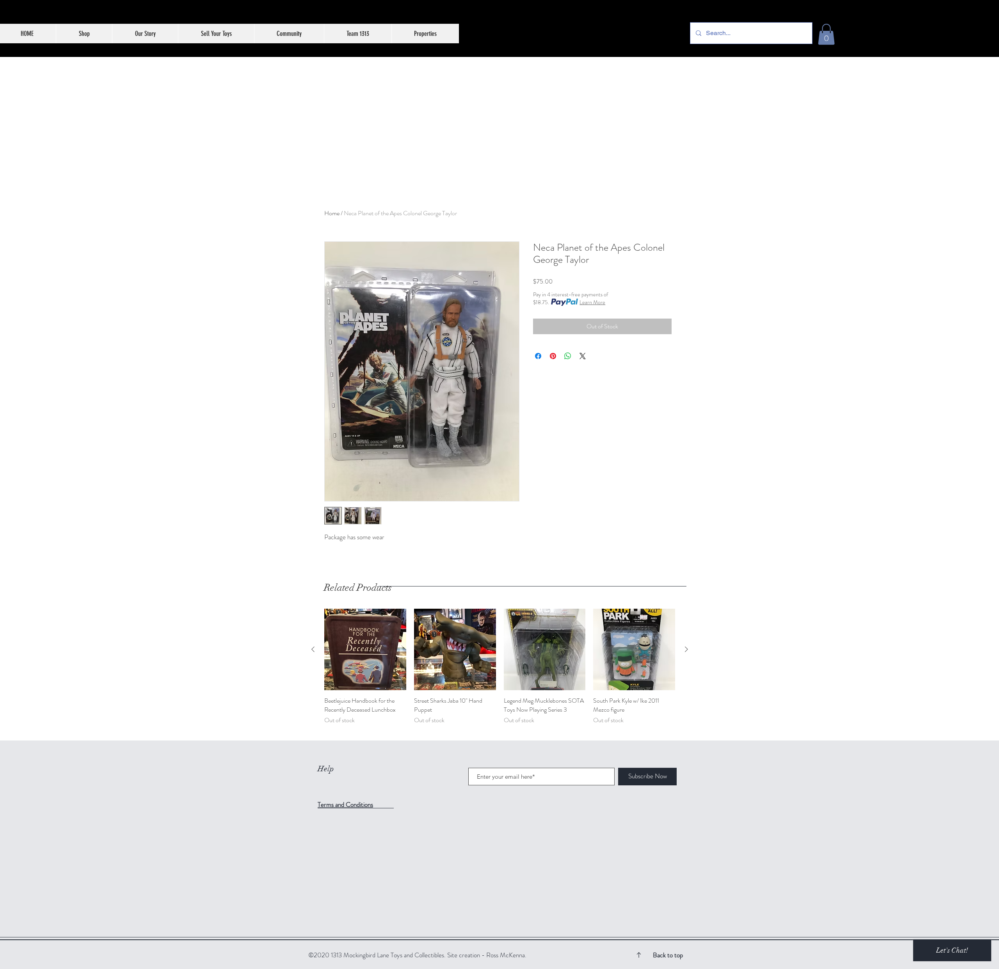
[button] (826, 34)
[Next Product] (686, 649)
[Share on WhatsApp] (567, 356)
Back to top (668, 955)
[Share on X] (582, 356)
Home (332, 213)
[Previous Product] (313, 649)
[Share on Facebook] (538, 356)
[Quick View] (365, 650)
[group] (499, 671)
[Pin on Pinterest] (553, 356)
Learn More (592, 302)
